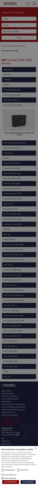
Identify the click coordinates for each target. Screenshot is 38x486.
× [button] (35, 448)
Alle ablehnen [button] (28, 482)
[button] (19, 478)
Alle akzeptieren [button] (11, 482)
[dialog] (19, 243)
